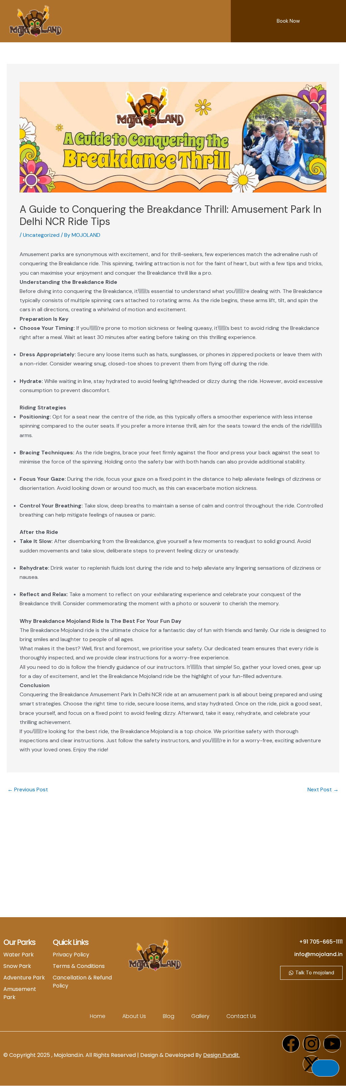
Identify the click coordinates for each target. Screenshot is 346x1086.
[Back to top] (325, 1068)
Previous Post (27, 789)
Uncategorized (41, 235)
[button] (221, 21)
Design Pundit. (221, 1055)
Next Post (323, 789)
